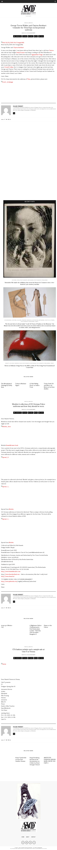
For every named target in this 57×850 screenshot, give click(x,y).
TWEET (31, 36)
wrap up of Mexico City (6, 626)
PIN (36, 36)
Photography (37, 280)
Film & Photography (22, 280)
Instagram (30, 280)
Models (11, 509)
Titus (28, 79)
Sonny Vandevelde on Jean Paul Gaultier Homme (20, 759)
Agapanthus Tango (37, 54)
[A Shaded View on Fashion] (28, 9)
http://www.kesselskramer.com (10, 571)
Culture (14, 280)
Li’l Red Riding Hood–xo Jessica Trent (34, 385)
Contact (33, 836)
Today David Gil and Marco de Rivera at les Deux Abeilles (49, 386)
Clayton (51, 50)
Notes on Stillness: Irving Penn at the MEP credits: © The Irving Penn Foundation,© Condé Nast (30, 366)
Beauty (7, 363)
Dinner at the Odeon (48, 626)
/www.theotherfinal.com (12, 574)
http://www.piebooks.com (9, 581)
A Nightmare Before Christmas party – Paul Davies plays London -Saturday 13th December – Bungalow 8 (35, 629)
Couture (14, 320)
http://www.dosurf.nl (7, 576)
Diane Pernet (32, 33)
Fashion (24, 320)
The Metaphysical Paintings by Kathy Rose (6, 385)
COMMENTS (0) (18, 36)
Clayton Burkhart (18, 47)
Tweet (36, 321)
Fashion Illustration (32, 320)
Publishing (45, 280)
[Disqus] (28, 142)
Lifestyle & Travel (50, 320)
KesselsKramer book (12, 445)
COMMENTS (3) (18, 412)
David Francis (20, 52)
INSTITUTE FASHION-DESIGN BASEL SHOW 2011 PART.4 (50, 760)
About (27, 836)
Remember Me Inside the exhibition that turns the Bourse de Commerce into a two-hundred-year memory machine (30, 283)
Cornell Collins (8, 67)
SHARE (25, 36)
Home (23, 836)
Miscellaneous (28, 22)
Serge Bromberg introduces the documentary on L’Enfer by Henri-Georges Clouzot (35, 761)
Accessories (7, 320)
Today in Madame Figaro (20, 384)
